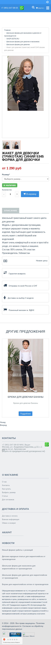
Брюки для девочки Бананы (25, 397)
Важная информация (10, 519)
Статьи (5, 496)
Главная (7, 30)
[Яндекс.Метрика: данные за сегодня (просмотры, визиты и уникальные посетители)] (29, 634)
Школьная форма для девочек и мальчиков (22, 42)
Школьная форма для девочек (18, 44)
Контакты (6, 485)
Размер (6, 174)
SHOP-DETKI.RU (12, 39)
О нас (4, 482)
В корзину (31, 194)
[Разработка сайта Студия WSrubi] (5, 634)
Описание (10, 210)
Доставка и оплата (9, 516)
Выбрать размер (9, 492)
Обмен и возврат (9, 523)
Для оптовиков (8, 500)
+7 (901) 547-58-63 (10, 8)
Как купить (6, 489)
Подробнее (25, 414)
